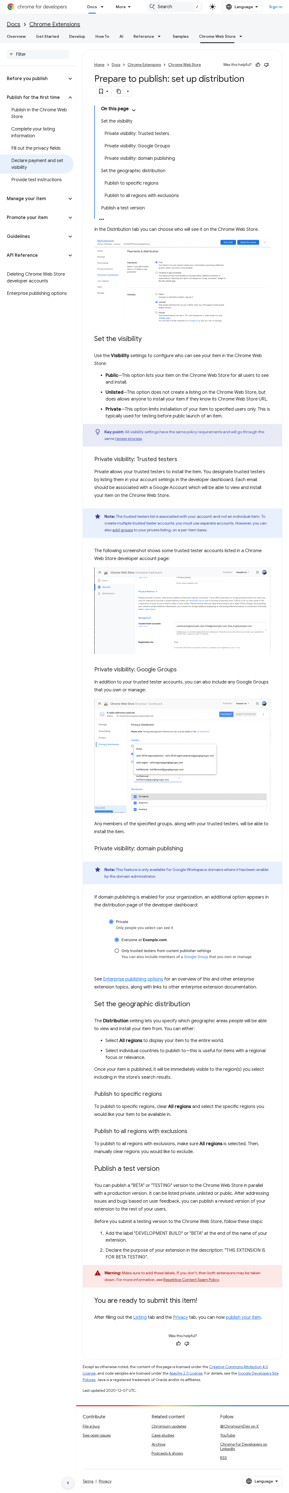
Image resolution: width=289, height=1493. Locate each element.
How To (102, 36)
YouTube (227, 1435)
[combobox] (174, 7)
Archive (158, 1444)
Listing (140, 1317)
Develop (77, 36)
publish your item (243, 1317)
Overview (16, 36)
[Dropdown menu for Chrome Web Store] (242, 36)
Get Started (47, 36)
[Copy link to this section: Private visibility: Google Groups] (182, 669)
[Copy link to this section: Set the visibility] (147, 339)
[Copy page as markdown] (119, 91)
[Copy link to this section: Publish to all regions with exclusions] (193, 1131)
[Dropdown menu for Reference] (161, 36)
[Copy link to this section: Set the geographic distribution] (195, 1004)
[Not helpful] (266, 65)
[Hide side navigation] (68, 1482)
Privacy (180, 1317)
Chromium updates (169, 1426)
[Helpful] (258, 65)
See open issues (97, 1435)
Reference (143, 36)
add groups (122, 529)
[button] (33, 78)
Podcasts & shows (167, 1453)
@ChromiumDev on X (239, 1426)
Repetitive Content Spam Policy (191, 1279)
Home (99, 64)
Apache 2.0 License (186, 1373)
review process (128, 438)
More (121, 6)
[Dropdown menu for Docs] (104, 6)
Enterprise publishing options (133, 979)
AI (121, 36)
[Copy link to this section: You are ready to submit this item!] (202, 1301)
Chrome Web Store (217, 36)
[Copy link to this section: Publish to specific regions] (167, 1094)
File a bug (91, 1426)
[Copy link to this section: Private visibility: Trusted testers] (183, 459)
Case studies (163, 1435)
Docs (92, 6)
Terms (88, 1481)
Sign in (276, 6)
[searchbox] (38, 54)
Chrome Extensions (54, 24)
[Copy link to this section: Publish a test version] (165, 1169)
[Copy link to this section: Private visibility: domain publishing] (188, 849)
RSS (223, 1457)
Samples (181, 36)
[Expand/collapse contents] (133, 110)
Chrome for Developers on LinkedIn (243, 1446)
